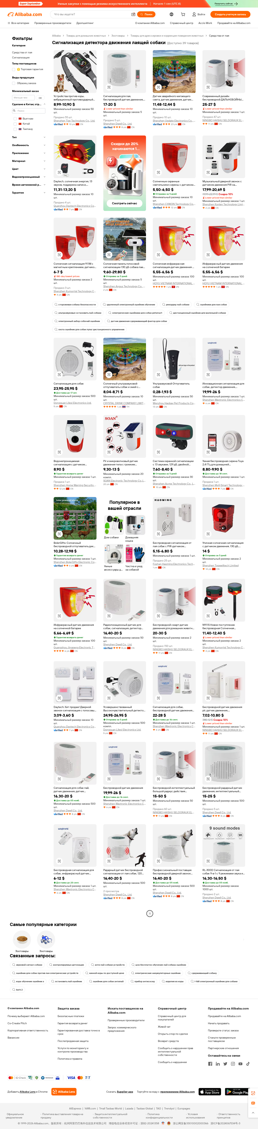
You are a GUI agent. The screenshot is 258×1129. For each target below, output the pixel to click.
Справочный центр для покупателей (172, 1018)
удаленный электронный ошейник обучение (131, 304)
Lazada (129, 1108)
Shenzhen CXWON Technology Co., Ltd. (174, 203)
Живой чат (164, 1026)
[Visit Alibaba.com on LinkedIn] (218, 1064)
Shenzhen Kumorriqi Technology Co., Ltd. (75, 291)
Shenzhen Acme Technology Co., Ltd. (174, 483)
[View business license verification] (163, 1123)
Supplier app (125, 1091)
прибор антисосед (144, 981)
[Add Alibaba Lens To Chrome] (63, 1091)
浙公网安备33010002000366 (190, 1123)
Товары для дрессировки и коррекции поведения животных (167, 35)
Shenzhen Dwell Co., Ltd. (117, 123)
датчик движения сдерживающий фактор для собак (139, 321)
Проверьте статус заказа (223, 1030)
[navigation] (29, 475)
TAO (158, 1108)
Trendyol (169, 1108)
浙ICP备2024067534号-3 (225, 1123)
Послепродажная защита (73, 1040)
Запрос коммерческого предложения (122, 1029)
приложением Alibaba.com (177, 1091)
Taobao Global (144, 1108)
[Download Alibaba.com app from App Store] (210, 1091)
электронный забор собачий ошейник (79, 321)
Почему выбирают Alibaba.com (26, 1016)
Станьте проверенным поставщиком (222, 1039)
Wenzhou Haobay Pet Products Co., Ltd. (174, 403)
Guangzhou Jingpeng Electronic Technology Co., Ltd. (75, 647)
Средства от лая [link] (219, 35)
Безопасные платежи (71, 1016)
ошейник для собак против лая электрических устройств (47, 973)
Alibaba (56, 35)
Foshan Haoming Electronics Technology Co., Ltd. (174, 563)
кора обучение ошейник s (30, 981)
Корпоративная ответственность (28, 1030)
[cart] (184, 14)
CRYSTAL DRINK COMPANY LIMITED (124, 403)
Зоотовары (118, 35)
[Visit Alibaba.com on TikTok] (248, 1064)
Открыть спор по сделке (173, 1033)
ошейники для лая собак (213, 304)
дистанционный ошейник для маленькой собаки (199, 313)
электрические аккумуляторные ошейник (158, 973)
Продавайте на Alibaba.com (224, 1016)
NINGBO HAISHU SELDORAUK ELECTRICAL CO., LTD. (223, 120)
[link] (253, 1093)
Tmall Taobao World (110, 1108)
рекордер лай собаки (177, 304)
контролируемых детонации (68, 965)
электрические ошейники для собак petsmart (137, 313)
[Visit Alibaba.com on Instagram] (233, 1064)
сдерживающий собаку (204, 973)
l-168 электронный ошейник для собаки (216, 981)
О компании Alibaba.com (23, 1008)
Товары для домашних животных (86, 35)
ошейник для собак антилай (108, 981)
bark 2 (19, 989)
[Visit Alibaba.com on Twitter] (225, 1064)
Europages (184, 1108)
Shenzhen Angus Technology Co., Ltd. (124, 286)
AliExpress (75, 1108)
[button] (133, 14)
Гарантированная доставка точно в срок (79, 1032)
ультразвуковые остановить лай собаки (79, 313)
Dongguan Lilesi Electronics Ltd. (72, 402)
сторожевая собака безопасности (77, 304)
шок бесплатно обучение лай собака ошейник (160, 965)
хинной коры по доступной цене (106, 973)
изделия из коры (175, 981)
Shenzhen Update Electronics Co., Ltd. (174, 120)
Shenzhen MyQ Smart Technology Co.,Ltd (223, 485)
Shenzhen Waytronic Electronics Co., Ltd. (223, 399)
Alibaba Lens (28, 1091)
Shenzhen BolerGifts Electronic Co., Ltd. (75, 562)
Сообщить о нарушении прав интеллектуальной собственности (175, 1051)
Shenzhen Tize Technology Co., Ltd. (74, 120)
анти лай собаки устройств (109, 965)
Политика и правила (70, 1058)
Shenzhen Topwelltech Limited (220, 565)
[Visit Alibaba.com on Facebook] (210, 1064)
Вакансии (13, 1037)
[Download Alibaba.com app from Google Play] (237, 1091)
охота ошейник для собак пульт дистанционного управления (91, 329)
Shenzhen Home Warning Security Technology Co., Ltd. (75, 485)
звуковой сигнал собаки (29, 965)
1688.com (90, 1108)
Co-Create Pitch (17, 1023)
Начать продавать (218, 1023)
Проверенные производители (126, 1020)
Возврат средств (168, 1040)
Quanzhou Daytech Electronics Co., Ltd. (75, 205)
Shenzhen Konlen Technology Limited (223, 204)
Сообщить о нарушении (172, 1062)
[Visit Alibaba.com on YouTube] (240, 1064)
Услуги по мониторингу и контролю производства (73, 1050)
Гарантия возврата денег (73, 1023)
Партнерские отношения (223, 1048)
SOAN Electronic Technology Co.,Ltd (124, 480)
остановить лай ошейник (68, 981)
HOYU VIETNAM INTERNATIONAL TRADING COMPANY (174, 283)
